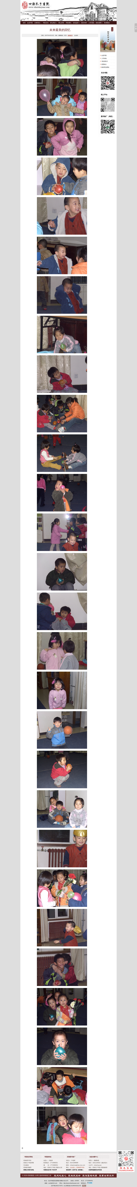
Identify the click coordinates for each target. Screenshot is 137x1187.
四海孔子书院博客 (28, 1162)
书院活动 (45, 23)
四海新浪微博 (27, 1167)
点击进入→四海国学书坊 (77, 1167)
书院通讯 (68, 23)
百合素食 (26, 1165)
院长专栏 (84, 23)
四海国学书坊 (27, 1160)
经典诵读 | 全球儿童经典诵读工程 (39, 1175)
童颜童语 (70, 35)
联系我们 (107, 23)
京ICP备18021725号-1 (57, 1185)
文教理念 (37, 23)
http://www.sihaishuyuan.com (71, 1183)
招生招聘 (99, 23)
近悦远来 (76, 23)
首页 (24, 23)
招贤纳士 (104, 64)
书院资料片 (104, 61)
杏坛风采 (53, 23)
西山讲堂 (61, 23)
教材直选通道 (105, 67)
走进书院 (30, 23)
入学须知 (91, 23)
